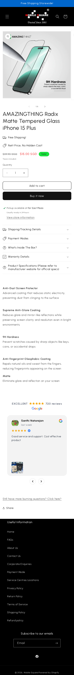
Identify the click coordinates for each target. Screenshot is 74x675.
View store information (20, 217)
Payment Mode (16, 572)
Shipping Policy (16, 612)
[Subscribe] (56, 643)
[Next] (41, 481)
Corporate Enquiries (19, 564)
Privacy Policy (15, 588)
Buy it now (37, 196)
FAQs (10, 539)
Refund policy (15, 620)
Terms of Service (17, 604)
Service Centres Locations (23, 580)
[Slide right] (45, 106)
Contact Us (14, 556)
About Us (12, 548)
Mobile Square (31, 672)
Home (10, 531)
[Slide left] (29, 106)
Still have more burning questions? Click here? (32, 498)
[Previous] (33, 481)
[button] (7, 17)
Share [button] (10, 508)
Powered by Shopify (49, 672)
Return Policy (15, 596)
